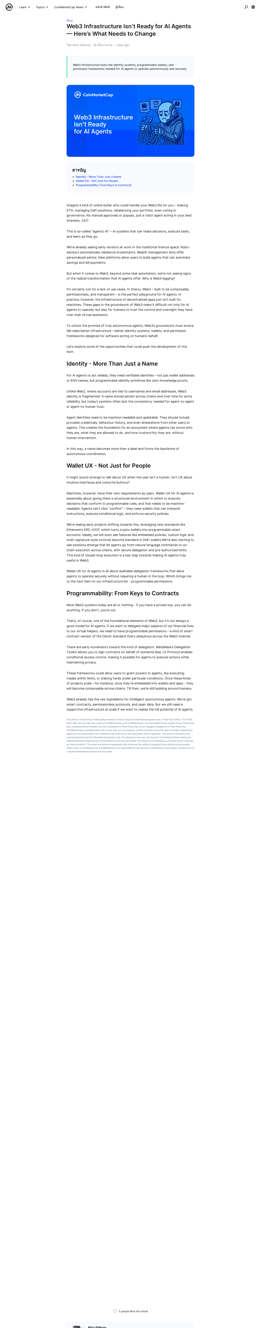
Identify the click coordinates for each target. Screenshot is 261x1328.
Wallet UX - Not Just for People (97, 181)
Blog (70, 20)
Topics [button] (40, 7)
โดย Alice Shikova (79, 45)
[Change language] (253, 7)
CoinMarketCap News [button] (68, 7)
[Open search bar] (246, 7)
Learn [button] (23, 7)
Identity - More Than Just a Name (98, 176)
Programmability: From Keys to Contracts (104, 185)
